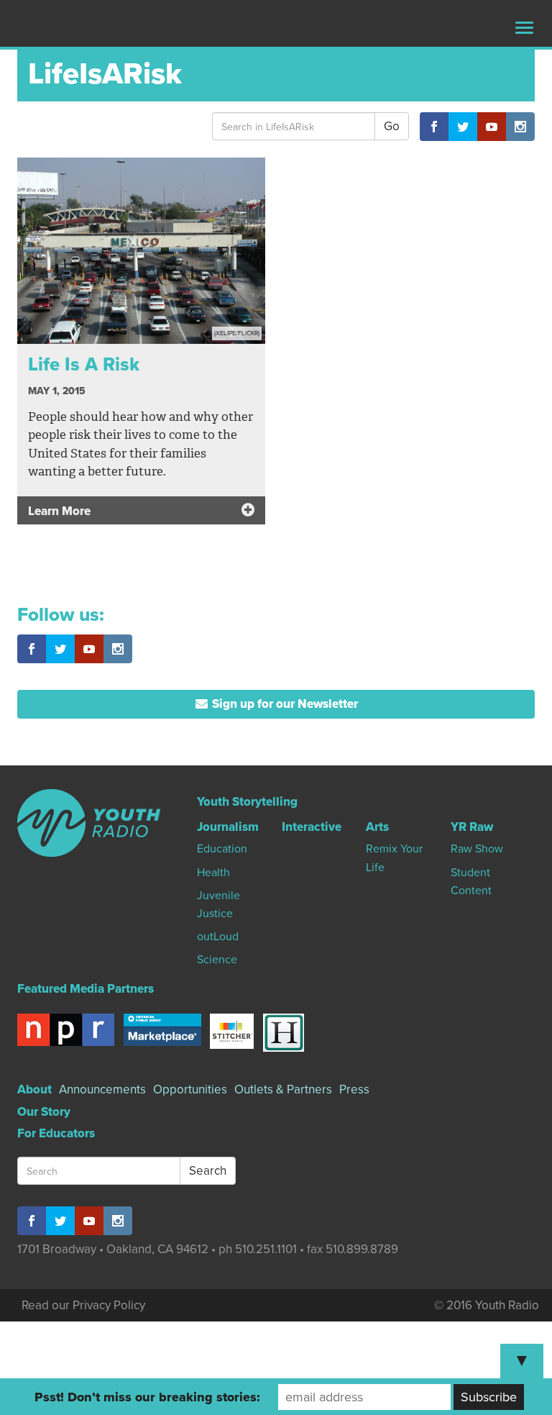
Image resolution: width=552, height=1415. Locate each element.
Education (222, 849)
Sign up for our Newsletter (283, 703)
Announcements (102, 1089)
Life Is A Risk (83, 364)
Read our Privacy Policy (83, 1305)
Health (213, 872)
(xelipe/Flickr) (236, 333)
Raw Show (477, 849)
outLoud (218, 936)
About (34, 1089)
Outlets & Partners (283, 1089)
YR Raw (472, 826)
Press (354, 1089)
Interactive (311, 826)
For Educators (56, 1133)
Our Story (43, 1111)
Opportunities (190, 1089)
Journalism (228, 826)
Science (217, 959)
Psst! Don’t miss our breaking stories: (147, 1397)
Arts (377, 826)
